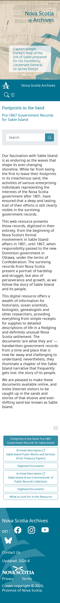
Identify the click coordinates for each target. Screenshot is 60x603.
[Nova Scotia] (18, 571)
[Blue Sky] (8, 540)
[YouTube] (45, 530)
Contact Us (11, 552)
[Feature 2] (30, 75)
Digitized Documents (31, 466)
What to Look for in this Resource (31, 497)
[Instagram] (31, 530)
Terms (27, 578)
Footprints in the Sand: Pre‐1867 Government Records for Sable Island (30, 441)
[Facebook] (18, 530)
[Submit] (49, 137)
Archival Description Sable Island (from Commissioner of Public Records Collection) (30, 477)
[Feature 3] (36, 75)
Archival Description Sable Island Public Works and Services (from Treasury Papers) (30, 454)
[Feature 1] (24, 75)
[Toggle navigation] (9, 95)
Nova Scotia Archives (38, 85)
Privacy (8, 578)
